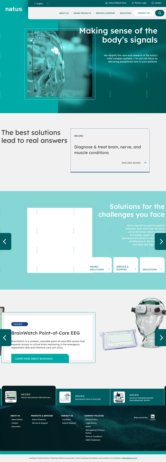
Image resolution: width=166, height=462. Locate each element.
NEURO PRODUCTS (82, 13)
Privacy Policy (91, 419)
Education (16, 426)
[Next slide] (160, 337)
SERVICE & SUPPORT (105, 13)
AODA (88, 426)
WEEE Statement (92, 440)
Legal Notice (91, 423)
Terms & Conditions (93, 436)
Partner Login (141, 3)
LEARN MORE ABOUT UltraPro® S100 (35, 361)
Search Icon (159, 13)
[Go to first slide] (160, 241)
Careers (158, 3)
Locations (66, 419)
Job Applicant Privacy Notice (94, 431)
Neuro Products (39, 419)
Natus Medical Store (117, 3)
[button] (29, 396)
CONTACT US (144, 13)
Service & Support (40, 423)
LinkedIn (153, 419)
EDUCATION (125, 13)
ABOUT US (64, 13)
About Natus (17, 419)
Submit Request (69, 423)
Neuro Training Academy (149, 266)
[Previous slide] (5, 241)
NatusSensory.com (130, 458)
